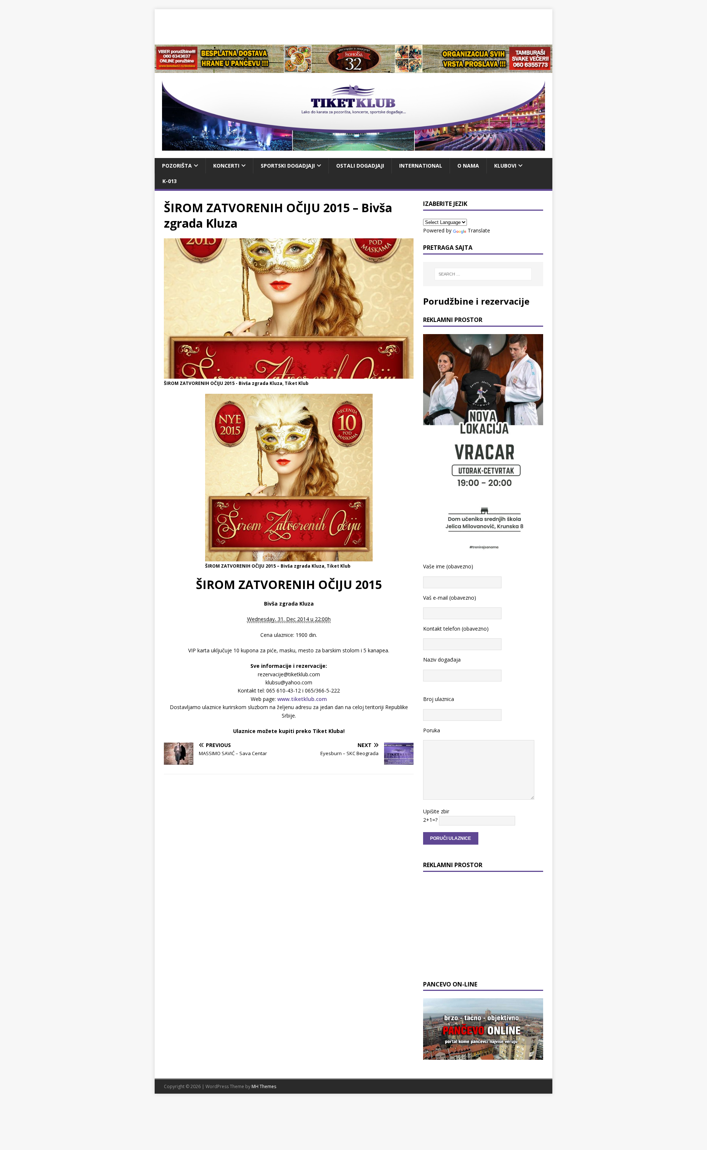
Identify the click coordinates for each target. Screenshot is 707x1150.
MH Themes (264, 1086)
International (420, 165)
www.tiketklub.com (302, 698)
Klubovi (505, 165)
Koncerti (226, 165)
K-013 (169, 181)
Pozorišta (177, 165)
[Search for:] (483, 274)
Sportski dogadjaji (288, 165)
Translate (479, 230)
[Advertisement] (353, 25)
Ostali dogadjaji (360, 165)
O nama (468, 165)
